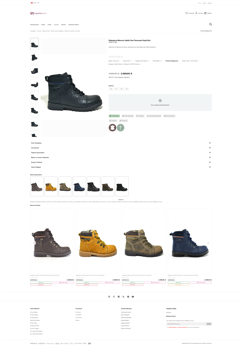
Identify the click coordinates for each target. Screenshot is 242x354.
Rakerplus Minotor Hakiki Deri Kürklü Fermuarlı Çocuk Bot (136, 275)
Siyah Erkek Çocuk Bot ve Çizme (102, 201)
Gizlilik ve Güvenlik (126, 328)
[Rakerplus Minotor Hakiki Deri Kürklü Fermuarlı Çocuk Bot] (144, 241)
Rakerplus (33, 201)
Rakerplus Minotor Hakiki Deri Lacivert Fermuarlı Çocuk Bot (183, 275)
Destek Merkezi (125, 320)
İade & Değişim (36, 167)
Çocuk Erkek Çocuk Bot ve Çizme (82, 201)
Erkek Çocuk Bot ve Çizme (65, 201)
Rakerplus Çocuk (157, 201)
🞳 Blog (168, 312)
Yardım (204, 3)
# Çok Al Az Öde (34, 325)
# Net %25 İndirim (35, 320)
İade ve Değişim (125, 315)
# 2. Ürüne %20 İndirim (36, 334)
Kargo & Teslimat (36, 162)
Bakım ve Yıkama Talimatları (40, 157)
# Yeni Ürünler (34, 312)
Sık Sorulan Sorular (126, 312)
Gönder (209, 324)
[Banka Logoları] (61, 343)
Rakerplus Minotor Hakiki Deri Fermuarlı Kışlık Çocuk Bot (44, 275)
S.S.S (199, 3)
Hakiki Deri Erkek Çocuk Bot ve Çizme (122, 201)
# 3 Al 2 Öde (33, 323)
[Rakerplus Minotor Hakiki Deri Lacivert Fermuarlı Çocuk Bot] (190, 241)
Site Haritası (79, 317)
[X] (123, 296)
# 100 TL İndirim (34, 328)
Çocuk (150, 201)
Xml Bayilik (78, 315)
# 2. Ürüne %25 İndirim (36, 331)
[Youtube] (118, 296)
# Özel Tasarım (34, 315)
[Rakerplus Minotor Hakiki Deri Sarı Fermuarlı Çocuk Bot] (98, 241)
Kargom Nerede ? (125, 323)
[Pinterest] (128, 296)
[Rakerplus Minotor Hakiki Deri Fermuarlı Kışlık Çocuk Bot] (52, 241)
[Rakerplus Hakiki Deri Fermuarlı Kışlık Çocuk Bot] (107, 186)
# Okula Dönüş (34, 317)
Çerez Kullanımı (125, 325)
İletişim (210, 3)
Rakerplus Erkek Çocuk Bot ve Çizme (46, 201)
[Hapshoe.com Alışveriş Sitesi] (38, 13)
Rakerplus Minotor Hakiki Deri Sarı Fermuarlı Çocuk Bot (90, 275)
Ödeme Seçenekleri (37, 152)
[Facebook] (114, 296)
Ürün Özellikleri (36, 143)
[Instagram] (109, 296)
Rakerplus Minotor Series (141, 201)
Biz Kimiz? (78, 312)
